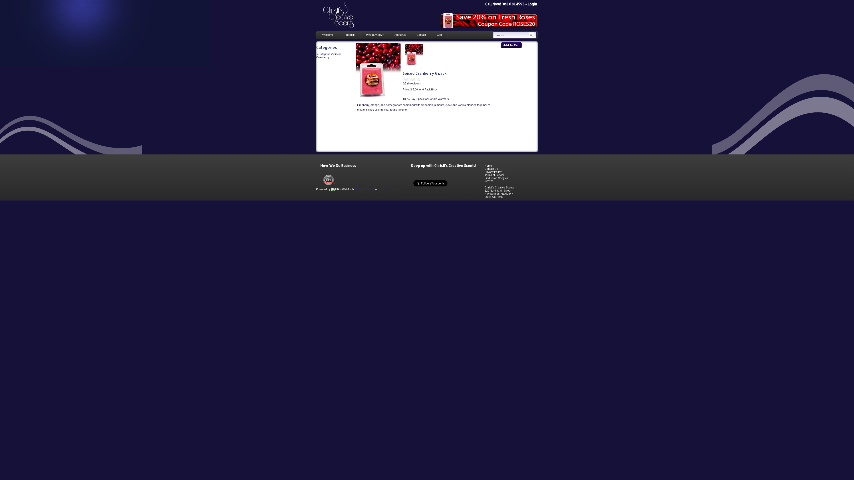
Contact (421, 34)
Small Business (387, 189)
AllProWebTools (364, 189)
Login (532, 4)
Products (349, 34)
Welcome (328, 34)
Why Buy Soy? (375, 34)
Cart (439, 34)
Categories (324, 54)
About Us (400, 34)
